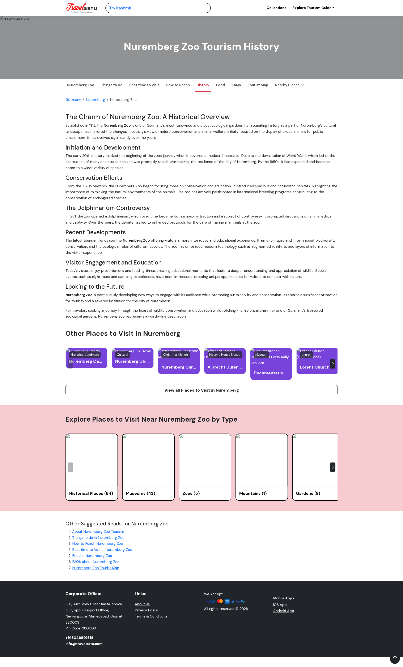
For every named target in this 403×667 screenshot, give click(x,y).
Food (220, 85)
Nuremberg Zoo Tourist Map (95, 567)
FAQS (236, 85)
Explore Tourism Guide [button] (312, 7)
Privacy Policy (146, 610)
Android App (283, 610)
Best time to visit (144, 85)
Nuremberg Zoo (80, 85)
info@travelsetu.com (84, 643)
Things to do (112, 85)
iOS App (280, 604)
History (202, 85)
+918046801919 (79, 637)
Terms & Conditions (151, 616)
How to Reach (178, 85)
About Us (142, 604)
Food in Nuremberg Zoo (92, 555)
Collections (276, 7)
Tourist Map (258, 85)
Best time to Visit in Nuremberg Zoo (102, 549)
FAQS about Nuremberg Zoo (95, 561)
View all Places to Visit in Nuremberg (201, 390)
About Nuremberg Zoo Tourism (98, 531)
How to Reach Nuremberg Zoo (97, 543)
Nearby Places (287, 85)
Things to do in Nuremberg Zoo (98, 537)
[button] (332, 364)
